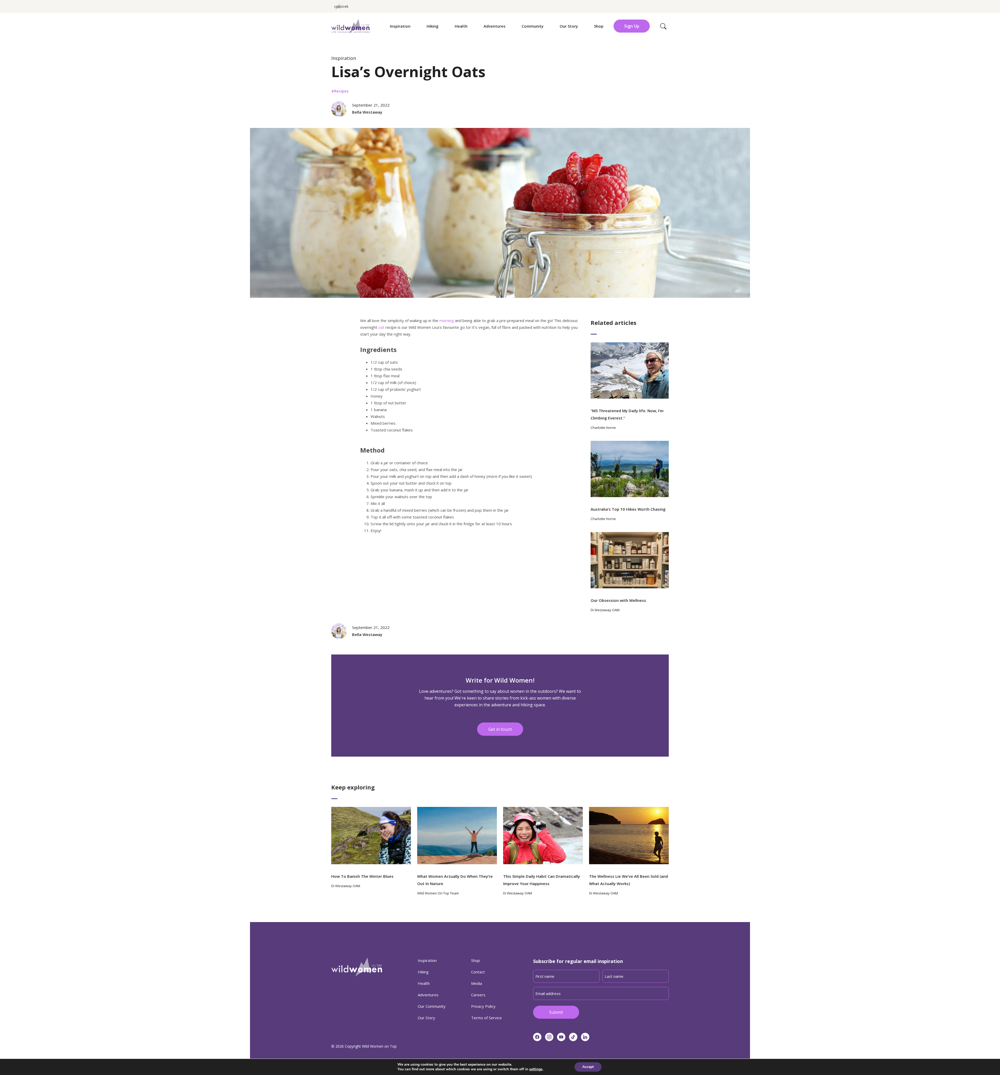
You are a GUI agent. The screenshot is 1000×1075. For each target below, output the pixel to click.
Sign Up (631, 26)
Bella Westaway (367, 112)
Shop (598, 26)
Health (461, 26)
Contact (478, 971)
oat (381, 327)
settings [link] (535, 1069)
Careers (478, 994)
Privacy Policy (483, 1006)
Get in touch (500, 729)
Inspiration (400, 26)
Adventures (494, 26)
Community (532, 26)
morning (446, 320)
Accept (588, 1066)
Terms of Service (486, 1017)
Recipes (341, 91)
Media (476, 983)
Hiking (433, 26)
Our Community (432, 1006)
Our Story (569, 26)
